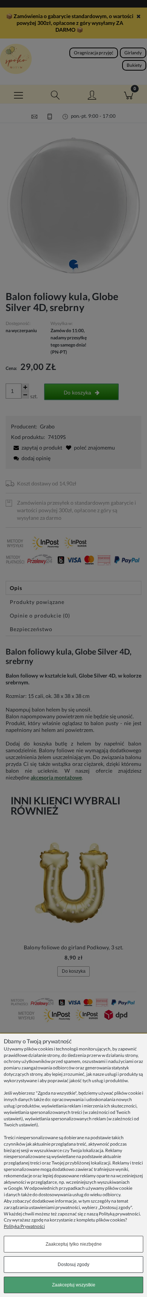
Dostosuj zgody (73, 1264)
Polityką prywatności (119, 1214)
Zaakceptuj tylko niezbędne (74, 1244)
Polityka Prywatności (24, 1226)
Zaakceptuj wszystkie (73, 1285)
